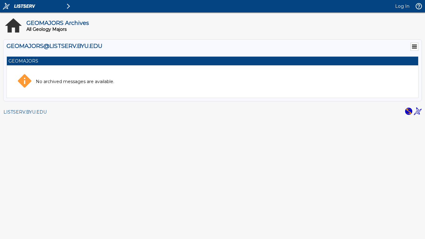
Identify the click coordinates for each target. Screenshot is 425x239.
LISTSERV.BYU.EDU (25, 112)
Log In (402, 6)
